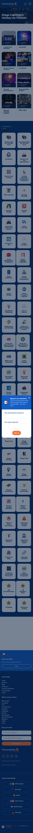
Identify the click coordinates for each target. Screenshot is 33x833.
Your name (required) (11, 422)
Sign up (16, 433)
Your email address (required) (13, 413)
